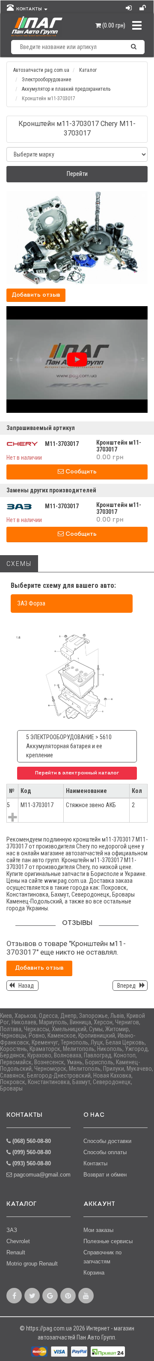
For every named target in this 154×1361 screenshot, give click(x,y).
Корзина (93, 1272)
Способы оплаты (105, 1152)
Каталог (88, 70)
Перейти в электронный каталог (77, 773)
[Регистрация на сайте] (143, 5)
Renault (15, 1252)
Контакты (95, 1163)
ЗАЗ (11, 1230)
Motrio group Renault (32, 1263)
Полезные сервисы (108, 1241)
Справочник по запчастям (102, 1257)
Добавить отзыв (36, 295)
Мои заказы (98, 1230)
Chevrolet (18, 1241)
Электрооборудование (46, 80)
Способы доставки (107, 1141)
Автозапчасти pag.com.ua (41, 70)
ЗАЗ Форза (31, 603)
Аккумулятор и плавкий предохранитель (66, 89)
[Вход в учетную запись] (129, 5)
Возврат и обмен (105, 1174)
